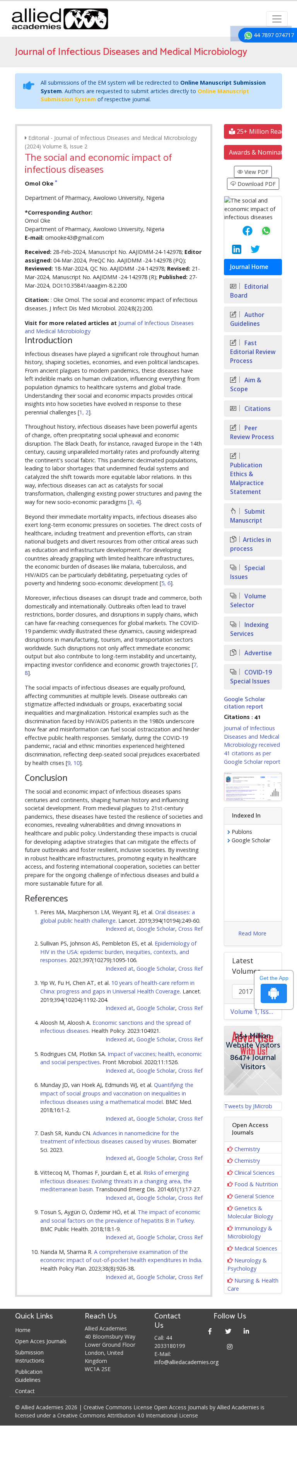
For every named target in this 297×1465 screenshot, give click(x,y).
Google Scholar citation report (244, 703)
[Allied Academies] (60, 19)
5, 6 (166, 583)
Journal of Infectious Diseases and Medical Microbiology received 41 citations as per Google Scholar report (252, 744)
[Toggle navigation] (277, 19)
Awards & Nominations (255, 152)
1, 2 (84, 412)
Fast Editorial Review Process (253, 352)
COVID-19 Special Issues (251, 676)
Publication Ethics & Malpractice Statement (247, 478)
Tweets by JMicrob (248, 1106)
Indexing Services (249, 629)
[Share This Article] (241, 230)
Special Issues (247, 572)
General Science (254, 1196)
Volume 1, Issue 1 (255, 1011)
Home (23, 1330)
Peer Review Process (252, 432)
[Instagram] (230, 1346)
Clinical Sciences (254, 1172)
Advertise (257, 653)
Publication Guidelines (29, 1375)
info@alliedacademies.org (186, 1362)
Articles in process (250, 544)
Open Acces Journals (41, 1341)
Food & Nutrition (256, 1184)
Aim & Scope (245, 384)
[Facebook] (210, 1331)
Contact (25, 1391)
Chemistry (247, 1149)
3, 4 (134, 502)
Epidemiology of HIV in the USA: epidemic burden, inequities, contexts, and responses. (118, 952)
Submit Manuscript (247, 516)
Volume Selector (248, 600)
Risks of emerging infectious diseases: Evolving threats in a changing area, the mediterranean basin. (116, 1181)
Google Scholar (156, 928)
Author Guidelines (247, 319)
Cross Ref (190, 928)
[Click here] (253, 786)
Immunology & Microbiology (249, 1232)
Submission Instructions (29, 1356)
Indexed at (119, 928)
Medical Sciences (255, 1248)
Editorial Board (249, 291)
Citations (257, 409)
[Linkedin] (246, 1331)
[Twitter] (228, 1331)
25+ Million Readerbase (258, 131)
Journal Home (249, 267)
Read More (252, 933)
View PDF (255, 171)
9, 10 (73, 763)
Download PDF (256, 183)
